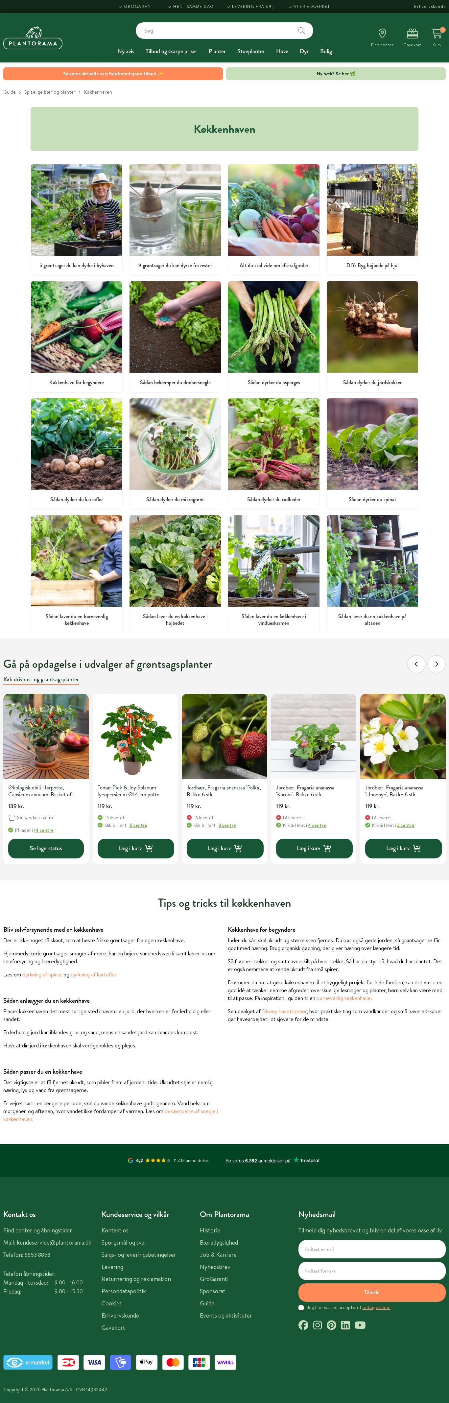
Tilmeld (372, 1292)
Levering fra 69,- (253, 6)
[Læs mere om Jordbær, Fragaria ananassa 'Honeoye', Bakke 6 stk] (403, 736)
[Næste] (436, 664)
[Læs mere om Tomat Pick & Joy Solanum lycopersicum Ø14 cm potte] (135, 736)
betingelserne (376, 1307)
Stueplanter (251, 51)
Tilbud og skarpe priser (171, 51)
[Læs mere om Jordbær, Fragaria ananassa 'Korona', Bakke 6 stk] (314, 736)
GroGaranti (139, 6)
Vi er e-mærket (312, 6)
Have (282, 51)
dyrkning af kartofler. (94, 974)
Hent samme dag (193, 6)
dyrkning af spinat (42, 974)
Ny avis (125, 51)
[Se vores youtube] (360, 1326)
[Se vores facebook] (303, 1326)
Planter (217, 51)
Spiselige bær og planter (49, 91)
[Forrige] (416, 664)
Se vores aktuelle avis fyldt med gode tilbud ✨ (113, 73)
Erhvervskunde (430, 6)
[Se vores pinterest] (331, 1326)
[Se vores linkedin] (345, 1326)
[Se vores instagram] (317, 1326)
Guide (9, 91)
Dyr (304, 51)
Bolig (326, 51)
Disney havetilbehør (284, 1011)
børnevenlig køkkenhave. (344, 998)
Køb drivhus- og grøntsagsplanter (41, 679)
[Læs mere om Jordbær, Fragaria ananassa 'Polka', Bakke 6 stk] (224, 736)
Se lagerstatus (46, 848)
